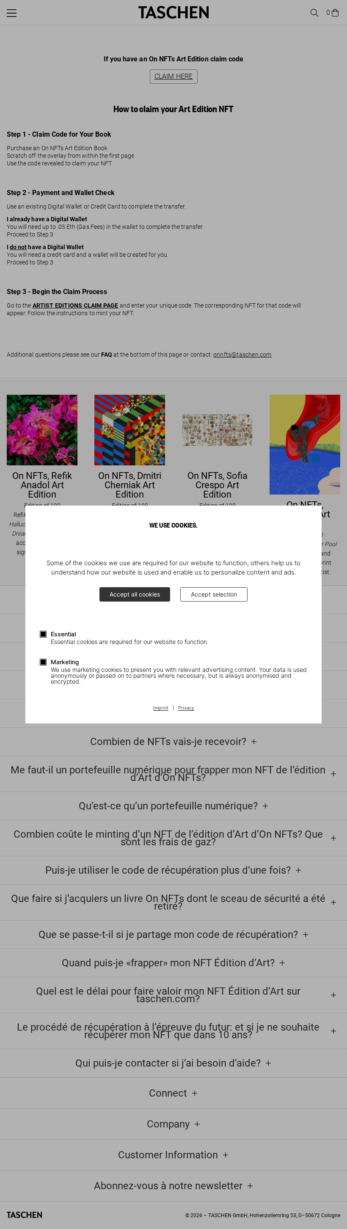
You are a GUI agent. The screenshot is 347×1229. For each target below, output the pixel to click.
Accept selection (214, 594)
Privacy (186, 708)
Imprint (160, 708)
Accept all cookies (135, 594)
